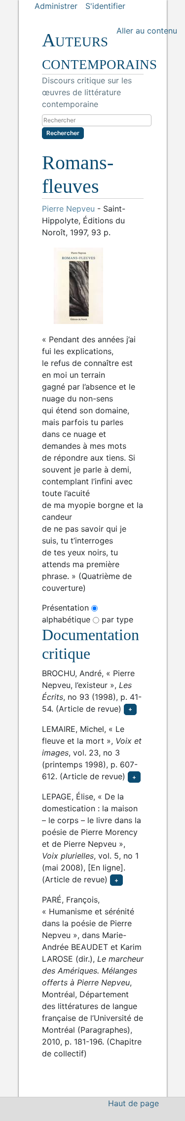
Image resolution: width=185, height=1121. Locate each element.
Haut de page (133, 1103)
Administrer (56, 6)
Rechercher (62, 133)
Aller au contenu (146, 31)
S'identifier (105, 6)
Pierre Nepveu (68, 209)
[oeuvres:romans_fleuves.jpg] (93, 285)
